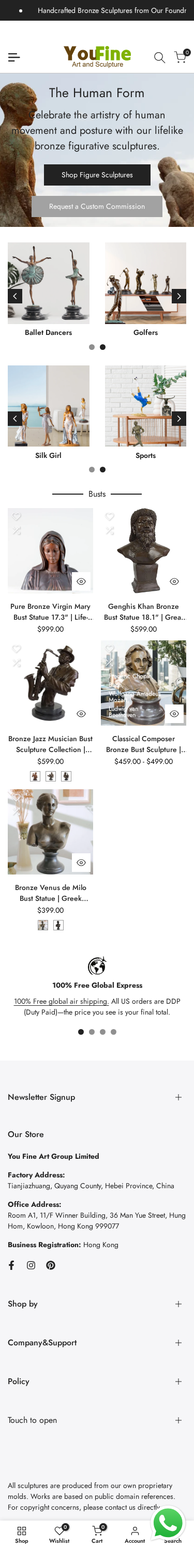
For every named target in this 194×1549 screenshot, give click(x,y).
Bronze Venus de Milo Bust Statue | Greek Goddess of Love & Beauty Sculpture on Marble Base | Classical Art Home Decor (50, 893)
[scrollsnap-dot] (81, 1032)
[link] (97, 150)
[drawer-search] (160, 58)
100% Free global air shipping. (61, 1001)
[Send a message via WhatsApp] (168, 1523)
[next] (179, 296)
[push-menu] (14, 57)
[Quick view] (81, 581)
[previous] (15, 296)
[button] (16, 516)
